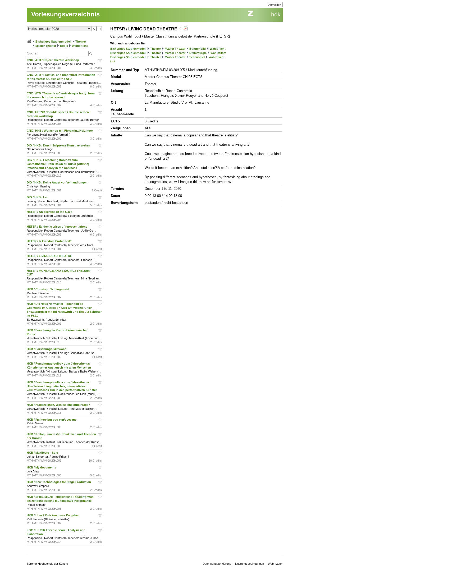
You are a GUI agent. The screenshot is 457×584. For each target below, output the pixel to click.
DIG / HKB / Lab (38, 197)
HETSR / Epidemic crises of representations (57, 226)
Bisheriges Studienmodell (53, 41)
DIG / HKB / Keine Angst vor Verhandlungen (57, 182)
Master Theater (45, 45)
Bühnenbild (197, 48)
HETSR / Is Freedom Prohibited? (49, 241)
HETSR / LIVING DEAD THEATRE (50, 255)
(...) (112, 61)
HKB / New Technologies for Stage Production (59, 482)
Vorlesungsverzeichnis (65, 14)
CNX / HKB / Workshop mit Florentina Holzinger (60, 130)
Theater (80, 41)
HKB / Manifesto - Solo (43, 452)
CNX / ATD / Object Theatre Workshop (53, 60)
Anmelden (274, 4)
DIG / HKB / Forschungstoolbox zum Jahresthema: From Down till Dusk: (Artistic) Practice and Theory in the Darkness (58, 163)
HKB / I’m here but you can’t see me (52, 419)
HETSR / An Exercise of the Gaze (50, 211)
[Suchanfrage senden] (90, 53)
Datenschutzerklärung (217, 563)
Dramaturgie (198, 52)
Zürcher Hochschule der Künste (47, 563)
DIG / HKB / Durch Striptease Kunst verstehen (59, 145)
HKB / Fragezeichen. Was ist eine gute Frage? (59, 404)
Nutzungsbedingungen (249, 563)
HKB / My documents (42, 467)
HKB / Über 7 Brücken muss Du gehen (53, 515)
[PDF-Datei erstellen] (186, 29)
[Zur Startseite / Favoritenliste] (29, 41)
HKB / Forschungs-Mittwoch (47, 349)
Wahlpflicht (80, 45)
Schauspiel (197, 57)
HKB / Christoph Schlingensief (48, 289)
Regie (64, 45)
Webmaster (275, 563)
